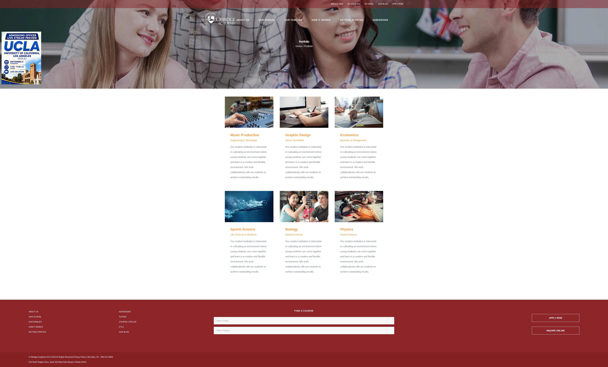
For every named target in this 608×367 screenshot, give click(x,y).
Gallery (253, 112)
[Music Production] (249, 112)
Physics (354, 206)
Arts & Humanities (294, 140)
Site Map (91, 357)
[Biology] (304, 206)
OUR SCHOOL (35, 317)
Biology (299, 206)
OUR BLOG (124, 332)
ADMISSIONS (125, 312)
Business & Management (353, 140)
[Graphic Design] (304, 112)
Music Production (244, 112)
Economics (354, 112)
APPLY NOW (555, 318)
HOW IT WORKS (36, 327)
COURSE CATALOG (127, 322)
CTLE (121, 327)
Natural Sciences (294, 234)
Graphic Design (299, 112)
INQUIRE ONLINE (555, 330)
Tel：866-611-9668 (104, 357)
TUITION (122, 317)
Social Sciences (348, 234)
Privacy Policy (80, 357)
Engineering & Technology (243, 140)
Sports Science (244, 206)
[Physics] (359, 206)
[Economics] (359, 112)
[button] (398, 20)
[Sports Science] (249, 206)
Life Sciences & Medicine (243, 234)
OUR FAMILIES (35, 322)
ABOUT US (33, 312)
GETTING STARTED (37, 332)
